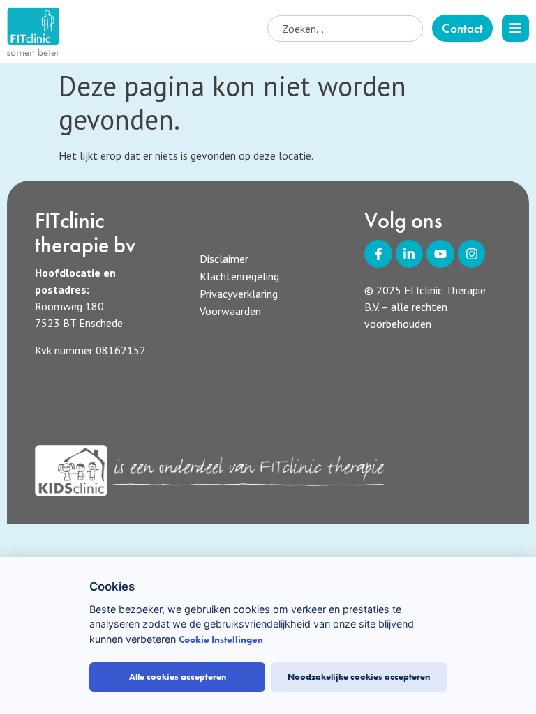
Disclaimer (224, 259)
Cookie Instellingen (221, 640)
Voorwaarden (230, 311)
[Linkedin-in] (410, 254)
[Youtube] (440, 254)
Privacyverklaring (239, 294)
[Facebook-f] (378, 254)
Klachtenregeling (239, 276)
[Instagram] (472, 254)
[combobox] (345, 28)
